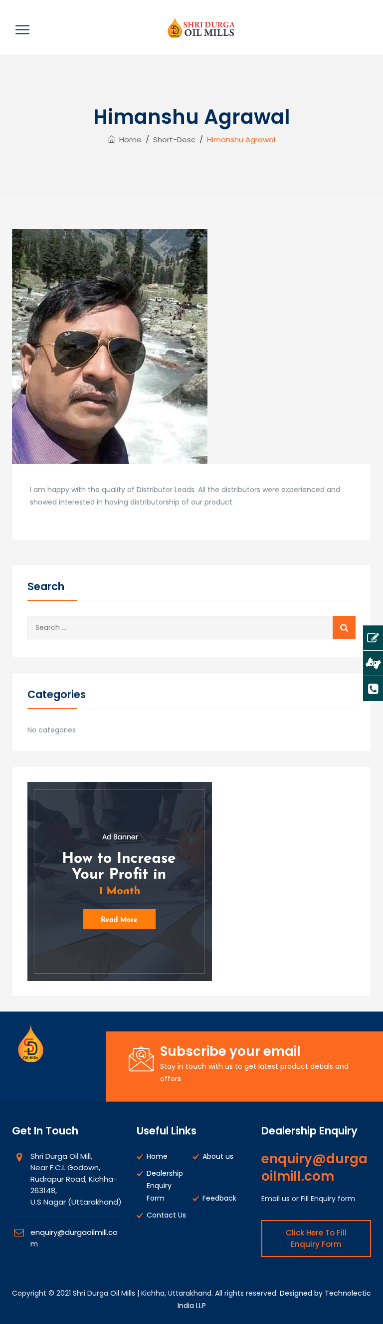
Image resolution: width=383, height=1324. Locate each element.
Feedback (219, 1198)
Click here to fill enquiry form (316, 1238)
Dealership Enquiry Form (165, 1185)
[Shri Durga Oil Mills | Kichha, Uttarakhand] (199, 27)
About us (217, 1156)
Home (128, 139)
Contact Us (166, 1215)
